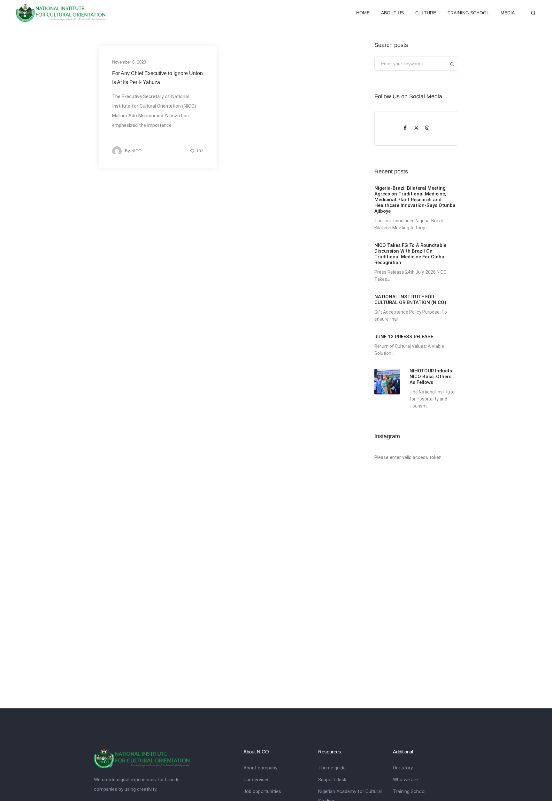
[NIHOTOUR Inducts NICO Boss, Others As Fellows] (387, 381)
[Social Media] (405, 128)
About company (260, 768)
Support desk (332, 779)
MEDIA (508, 12)
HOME (363, 12)
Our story (403, 768)
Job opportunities (262, 791)
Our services (256, 779)
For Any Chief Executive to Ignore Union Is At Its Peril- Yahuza (157, 78)
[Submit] (452, 65)
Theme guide (332, 768)
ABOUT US (392, 12)
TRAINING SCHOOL (468, 12)
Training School (409, 791)
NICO (136, 151)
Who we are (405, 779)
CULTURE (425, 12)
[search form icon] (533, 13)
